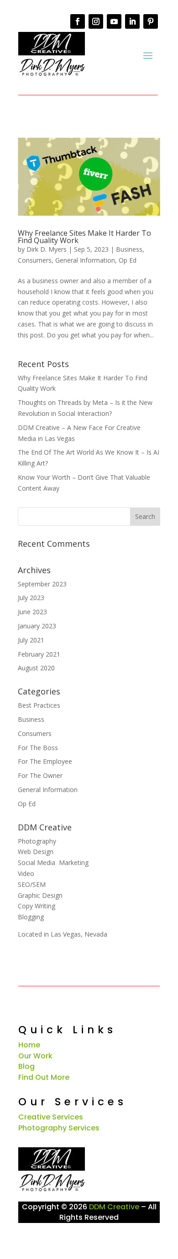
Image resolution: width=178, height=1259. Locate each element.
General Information (85, 260)
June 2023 (32, 611)
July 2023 (31, 597)
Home (29, 1045)
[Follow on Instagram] (96, 21)
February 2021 (39, 654)
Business (129, 249)
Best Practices (39, 705)
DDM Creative (114, 1207)
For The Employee (45, 761)
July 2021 (31, 640)
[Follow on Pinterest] (150, 21)
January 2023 (37, 626)
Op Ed (127, 260)
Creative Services (50, 1117)
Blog (26, 1066)
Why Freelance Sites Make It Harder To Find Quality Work (84, 236)
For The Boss (38, 747)
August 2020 (36, 667)
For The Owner (40, 775)
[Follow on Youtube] (114, 21)
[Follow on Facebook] (77, 21)
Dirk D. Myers (46, 249)
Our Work (35, 1056)
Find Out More (43, 1077)
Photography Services (58, 1128)
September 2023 (42, 584)
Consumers (35, 260)
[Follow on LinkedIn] (132, 21)
